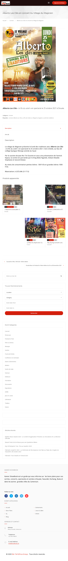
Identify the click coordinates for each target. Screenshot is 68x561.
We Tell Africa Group (20, 554)
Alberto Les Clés (17, 118)
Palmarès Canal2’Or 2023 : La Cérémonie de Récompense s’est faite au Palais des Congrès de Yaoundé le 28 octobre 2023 (32, 451)
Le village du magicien (37, 118)
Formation (8, 380)
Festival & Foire (9, 339)
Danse (7, 407)
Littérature (8, 399)
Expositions (8, 388)
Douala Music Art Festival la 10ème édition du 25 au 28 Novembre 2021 (44, 265)
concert (11, 118)
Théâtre (7, 403)
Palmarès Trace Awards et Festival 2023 (16, 455)
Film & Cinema (9, 342)
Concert (11, 20)
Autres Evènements (10, 361)
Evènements (38, 507)
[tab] (34, 128)
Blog (7, 517)
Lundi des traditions (48, 118)
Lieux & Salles (39, 510)
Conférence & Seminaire (12, 358)
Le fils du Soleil (26, 118)
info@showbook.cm (13, 543)
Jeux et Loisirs (9, 395)
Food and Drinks (9, 354)
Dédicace (7, 377)
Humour (7, 373)
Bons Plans (9, 510)
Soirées (7, 350)
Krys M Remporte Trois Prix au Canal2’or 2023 (18, 446)
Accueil (4, 20)
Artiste (37, 513)
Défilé (6, 392)
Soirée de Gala (9, 369)
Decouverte (8, 384)
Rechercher (34, 313)
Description (8, 128)
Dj (6, 513)
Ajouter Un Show (59, 3)
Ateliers (7, 365)
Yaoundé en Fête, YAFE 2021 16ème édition (17, 261)
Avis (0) (7, 134)
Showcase (8, 335)
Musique (7, 346)
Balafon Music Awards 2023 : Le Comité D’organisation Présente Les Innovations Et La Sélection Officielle (32, 437)
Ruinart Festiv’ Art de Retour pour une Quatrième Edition (21, 442)
